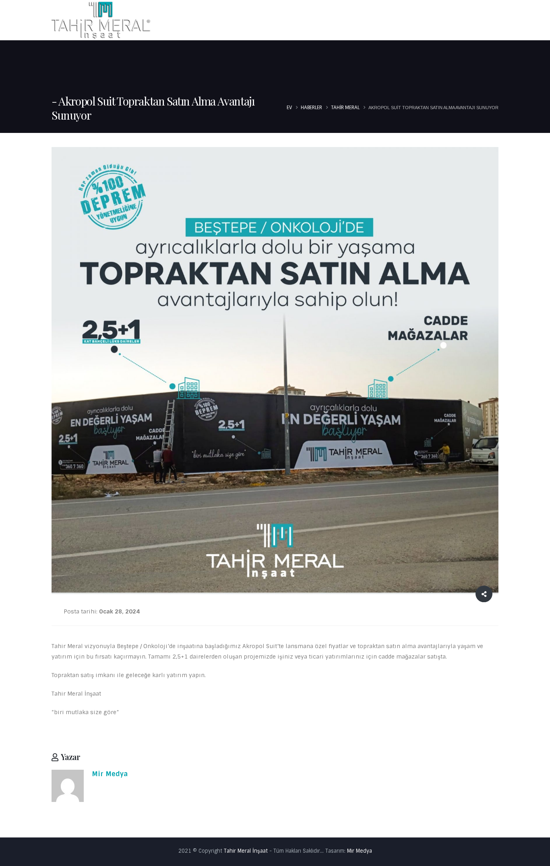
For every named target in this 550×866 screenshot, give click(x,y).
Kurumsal (340, 21)
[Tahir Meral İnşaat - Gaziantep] (102, 19)
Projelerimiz (392, 21)
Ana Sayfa (298, 21)
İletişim (481, 21)
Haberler (443, 21)
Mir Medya (110, 774)
